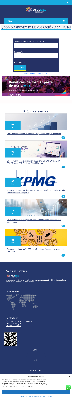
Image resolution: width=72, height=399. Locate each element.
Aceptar (36, 392)
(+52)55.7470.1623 (13, 325)
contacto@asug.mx (14, 323)
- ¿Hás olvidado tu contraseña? (36, 73)
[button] (69, 376)
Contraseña (18, 52)
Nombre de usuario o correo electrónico (29, 41)
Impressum (49, 396)
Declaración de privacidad (38, 396)
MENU (10, 21)
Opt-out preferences (26, 396)
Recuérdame (20, 62)
